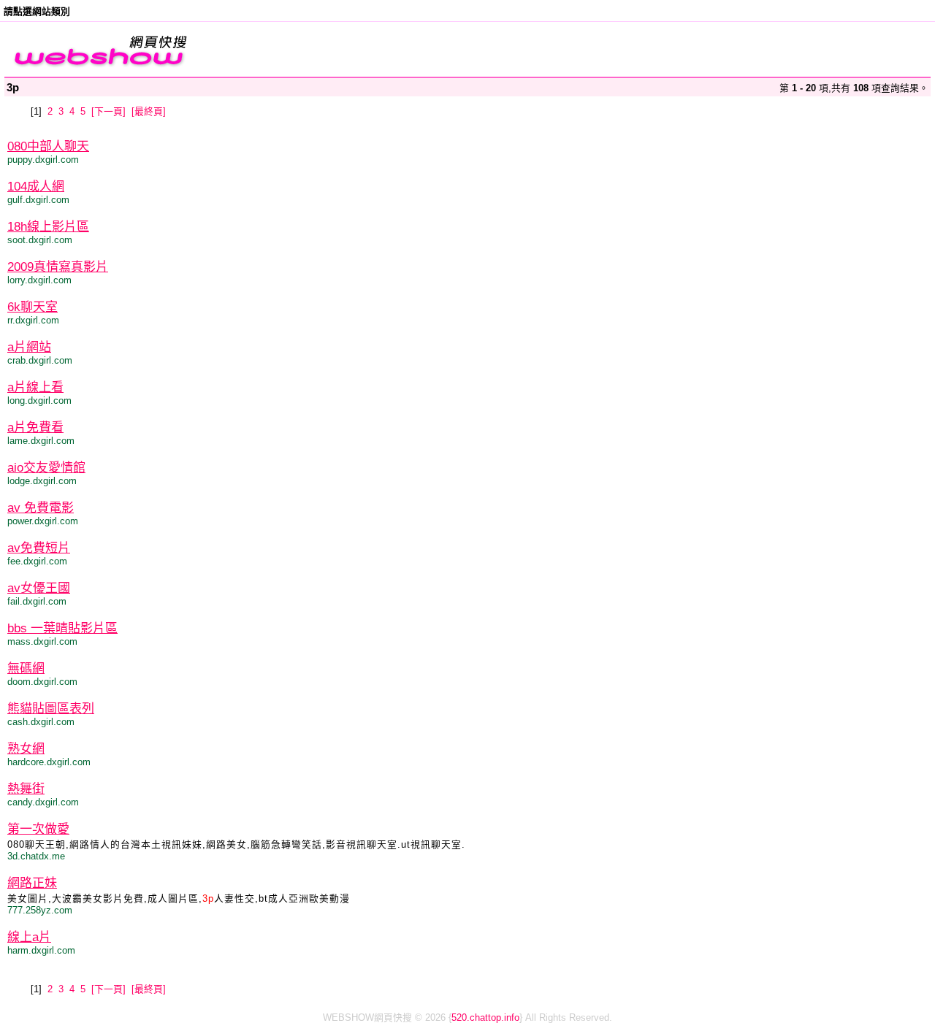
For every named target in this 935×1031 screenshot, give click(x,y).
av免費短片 (38, 548)
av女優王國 (38, 588)
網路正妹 (32, 883)
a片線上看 (35, 387)
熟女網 (26, 749)
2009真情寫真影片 (57, 267)
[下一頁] (108, 111)
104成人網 (35, 186)
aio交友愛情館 (46, 468)
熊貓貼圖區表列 (50, 709)
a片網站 (29, 347)
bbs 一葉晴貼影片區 (62, 628)
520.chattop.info (485, 1017)
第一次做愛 (38, 829)
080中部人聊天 (48, 146)
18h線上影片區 (48, 227)
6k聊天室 (32, 307)
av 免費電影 (40, 508)
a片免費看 (35, 427)
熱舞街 (26, 789)
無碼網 (26, 668)
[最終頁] (148, 111)
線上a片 (29, 937)
